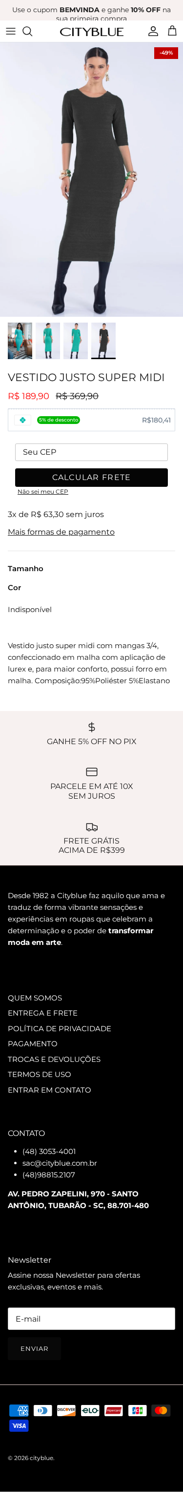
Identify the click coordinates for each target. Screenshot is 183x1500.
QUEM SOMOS (35, 997)
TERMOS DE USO (39, 1074)
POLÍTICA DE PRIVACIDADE (59, 1028)
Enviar (34, 1348)
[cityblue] (91, 31)
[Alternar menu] (10, 31)
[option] (91, 179)
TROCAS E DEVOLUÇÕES (54, 1059)
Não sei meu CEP (43, 491)
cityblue (41, 1458)
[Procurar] (32, 31)
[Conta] (151, 31)
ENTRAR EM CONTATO (49, 1090)
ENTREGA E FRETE (43, 1013)
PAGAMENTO (33, 1043)
